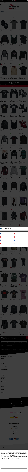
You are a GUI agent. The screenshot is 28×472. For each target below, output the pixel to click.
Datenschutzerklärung (20, 458)
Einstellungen (21, 470)
